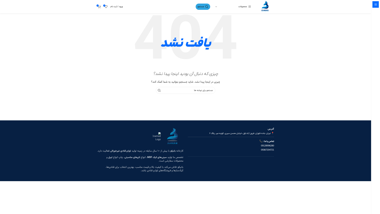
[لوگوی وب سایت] (265, 7)
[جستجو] (159, 90)
